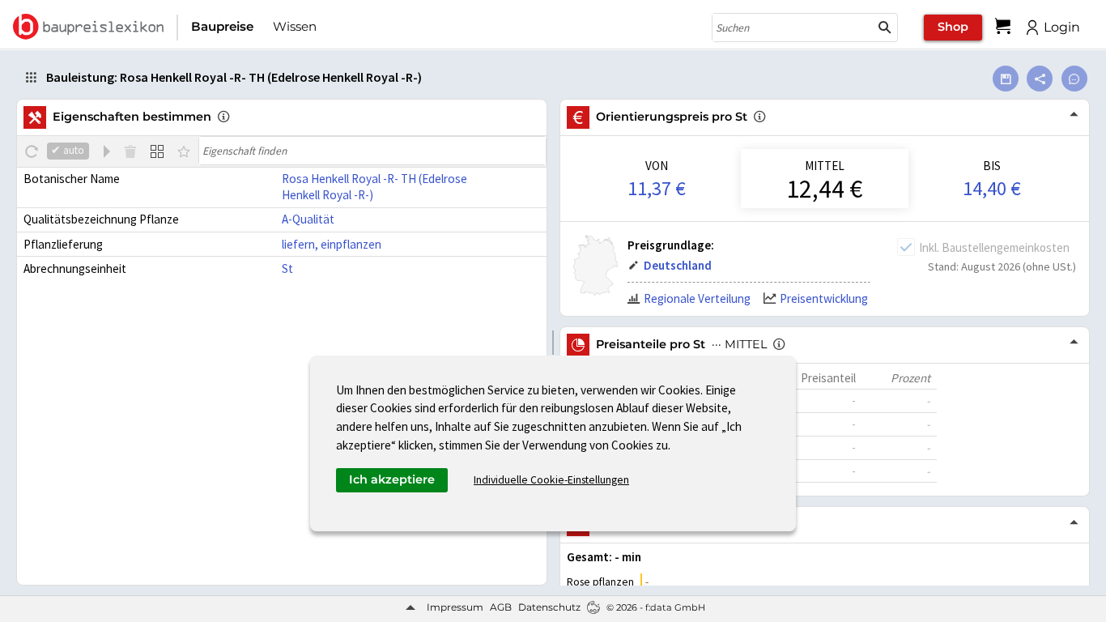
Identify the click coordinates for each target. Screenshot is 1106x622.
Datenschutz (549, 607)
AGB (501, 607)
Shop (953, 26)
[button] (885, 27)
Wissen (295, 26)
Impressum (455, 607)
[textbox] (372, 150)
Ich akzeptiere (392, 479)
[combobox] (793, 27)
